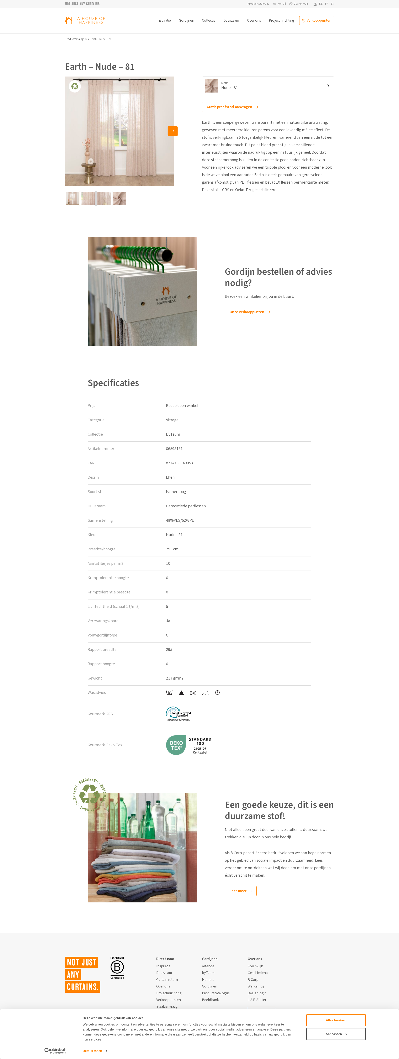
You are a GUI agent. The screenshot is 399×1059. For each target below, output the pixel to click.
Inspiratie (164, 20)
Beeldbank (210, 1000)
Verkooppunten (168, 1000)
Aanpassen (334, 1034)
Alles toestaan (336, 1020)
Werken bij (279, 4)
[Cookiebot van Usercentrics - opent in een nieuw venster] (55, 1051)
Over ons (254, 20)
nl (315, 4)
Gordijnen (186, 20)
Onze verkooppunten (247, 312)
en (332, 4)
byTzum (208, 973)
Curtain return (167, 979)
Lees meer (238, 890)
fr (326, 4)
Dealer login (301, 4)
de (321, 4)
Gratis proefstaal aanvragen (229, 107)
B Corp (253, 979)
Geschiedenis (258, 973)
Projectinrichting (281, 20)
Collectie (209, 20)
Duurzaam (231, 20)
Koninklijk (255, 966)
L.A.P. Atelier (257, 1000)
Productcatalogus (258, 4)
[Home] (85, 20)
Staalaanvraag (167, 1006)
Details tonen (92, 1051)
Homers (208, 979)
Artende (208, 966)
